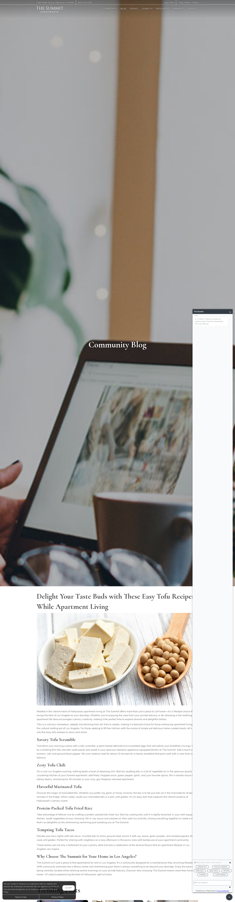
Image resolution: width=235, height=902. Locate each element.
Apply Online (169, 2)
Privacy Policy (58, 897)
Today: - (188, 2)
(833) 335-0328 (84, 2)
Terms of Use (20, 897)
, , (55, 2)
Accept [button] (68, 888)
